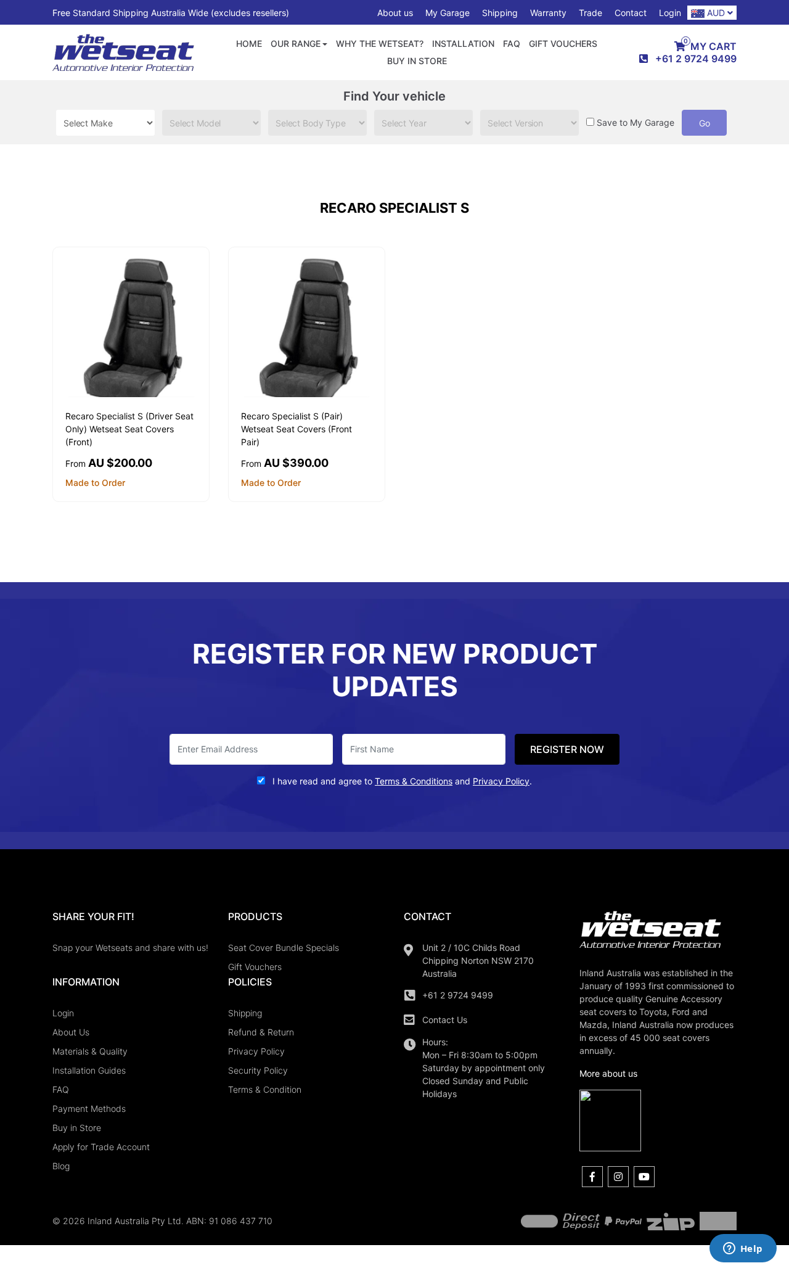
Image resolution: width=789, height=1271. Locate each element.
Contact (631, 12)
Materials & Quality (90, 1051)
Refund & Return (261, 1032)
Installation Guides (89, 1070)
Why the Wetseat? (379, 43)
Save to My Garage (635, 122)
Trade (590, 12)
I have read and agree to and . (401, 781)
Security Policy (258, 1070)
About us (395, 12)
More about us (608, 1073)
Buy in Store (417, 61)
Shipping (500, 12)
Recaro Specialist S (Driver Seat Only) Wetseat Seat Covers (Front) (129, 429)
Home (249, 43)
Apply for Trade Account (101, 1146)
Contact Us (444, 1019)
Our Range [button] (296, 43)
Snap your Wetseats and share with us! (130, 947)
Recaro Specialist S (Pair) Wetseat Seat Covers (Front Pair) (296, 429)
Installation (463, 43)
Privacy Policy (256, 1051)
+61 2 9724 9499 (457, 995)
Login (670, 12)
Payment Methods (89, 1108)
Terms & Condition (264, 1089)
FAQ (511, 43)
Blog (61, 1166)
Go (704, 123)
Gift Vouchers (563, 43)
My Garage (447, 12)
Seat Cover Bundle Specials (283, 947)
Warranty (548, 12)
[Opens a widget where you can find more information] (743, 1249)
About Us (70, 1032)
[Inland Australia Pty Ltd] (123, 51)
